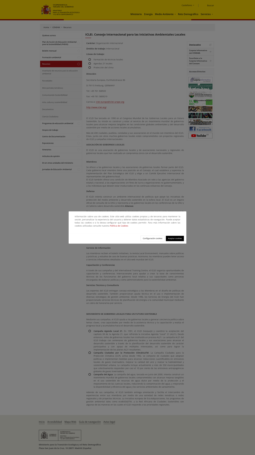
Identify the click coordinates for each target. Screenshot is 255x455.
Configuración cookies (152, 238)
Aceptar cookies (175, 238)
